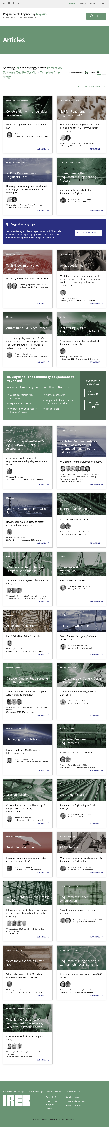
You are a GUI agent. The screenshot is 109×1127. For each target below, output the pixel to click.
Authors (93, 3)
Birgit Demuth (84, 532)
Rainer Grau (27, 818)
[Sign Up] (4, 3)
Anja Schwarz (42, 284)
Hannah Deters (34, 929)
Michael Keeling (36, 707)
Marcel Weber (88, 990)
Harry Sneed (27, 354)
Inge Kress (32, 284)
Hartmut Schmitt (19, 931)
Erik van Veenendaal (84, 867)
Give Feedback (72, 1097)
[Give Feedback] (9, 3)
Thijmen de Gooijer (22, 707)
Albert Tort (18, 477)
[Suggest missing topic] (14, 3)
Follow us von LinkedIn (93, 393)
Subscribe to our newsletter (93, 403)
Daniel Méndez (20, 1052)
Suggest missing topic (88, 233)
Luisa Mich (85, 586)
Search (103, 3)
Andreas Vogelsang (91, 474)
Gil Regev (18, 596)
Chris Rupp (85, 919)
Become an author (74, 1105)
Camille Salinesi (29, 134)
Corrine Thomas (74, 143)
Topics (98, 16)
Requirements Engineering (25, 15)
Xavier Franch (32, 1052)
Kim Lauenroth (73, 298)
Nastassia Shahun (83, 701)
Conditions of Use (67, 1119)
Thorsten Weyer (66, 477)
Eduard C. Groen (21, 929)
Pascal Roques (19, 537)
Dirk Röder (83, 765)
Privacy (53, 1119)
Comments (83, 3)
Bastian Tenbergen (75, 474)
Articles (72, 3)
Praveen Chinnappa (83, 199)
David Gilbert (73, 765)
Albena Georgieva (88, 143)
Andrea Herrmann (75, 990)
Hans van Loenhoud (83, 814)
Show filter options (76, 72)
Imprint (44, 1119)
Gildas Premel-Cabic (75, 356)
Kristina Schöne (97, 919)
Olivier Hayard (41, 596)
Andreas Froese (79, 477)
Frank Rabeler (28, 867)
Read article (42, 149)
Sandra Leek (19, 990)
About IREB (51, 1097)
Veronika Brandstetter (77, 479)
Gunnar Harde (19, 649)
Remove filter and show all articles (93, 86)
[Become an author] (18, 3)
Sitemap (35, 1119)
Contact (49, 1108)
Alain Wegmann (29, 596)
